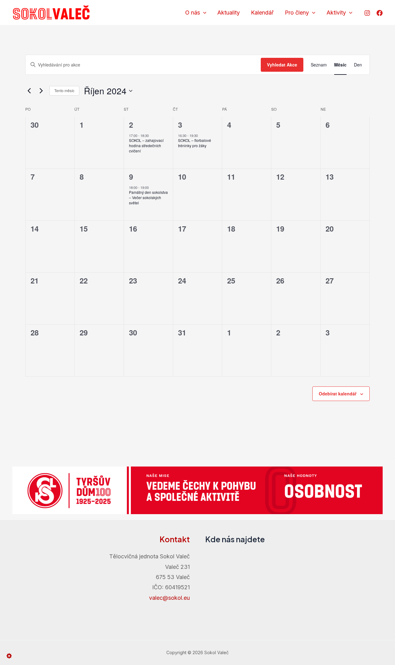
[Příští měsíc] (41, 91)
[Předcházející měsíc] (29, 91)
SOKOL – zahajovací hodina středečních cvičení (146, 145)
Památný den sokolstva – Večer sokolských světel (148, 197)
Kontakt (175, 539)
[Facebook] (379, 13)
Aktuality (228, 12)
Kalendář (262, 12)
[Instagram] (367, 13)
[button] (203, 12)
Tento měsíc (64, 90)
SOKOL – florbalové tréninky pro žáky (194, 143)
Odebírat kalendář (337, 393)
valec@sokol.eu (169, 598)
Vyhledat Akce (282, 65)
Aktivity (336, 12)
